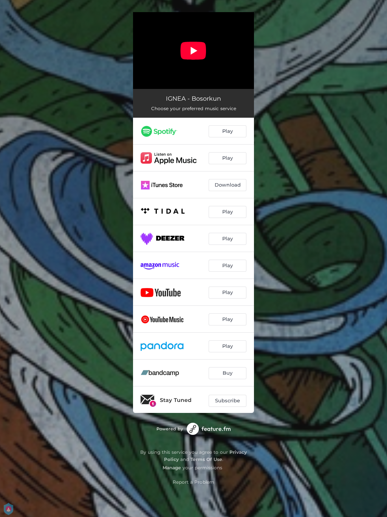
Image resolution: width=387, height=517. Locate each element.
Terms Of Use (206, 459)
